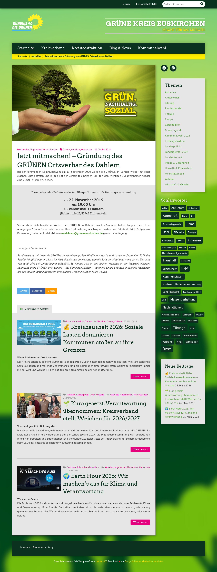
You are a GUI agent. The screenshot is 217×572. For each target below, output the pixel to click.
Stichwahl (192, 320)
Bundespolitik (173, 108)
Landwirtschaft (173, 157)
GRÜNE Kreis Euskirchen (155, 24)
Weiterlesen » (140, 376)
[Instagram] (173, 68)
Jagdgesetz (185, 260)
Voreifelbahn (190, 335)
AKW (164, 208)
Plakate (165, 320)
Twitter (23, 290)
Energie (169, 113)
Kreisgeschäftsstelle (146, 4)
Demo (190, 224)
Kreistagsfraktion (87, 48)
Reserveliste (178, 320)
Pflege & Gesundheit (177, 162)
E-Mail (51, 290)
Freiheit (182, 247)
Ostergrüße (187, 314)
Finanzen (70, 321)
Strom (165, 328)
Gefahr (192, 247)
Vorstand (100, 394)
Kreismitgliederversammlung (182, 284)
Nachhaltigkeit (173, 307)
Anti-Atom (177, 208)
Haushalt (80, 321)
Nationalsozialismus (170, 314)
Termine (126, 4)
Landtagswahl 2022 (176, 151)
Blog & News (120, 48)
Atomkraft (170, 215)
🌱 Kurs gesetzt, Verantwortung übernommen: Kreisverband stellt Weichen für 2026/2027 (104, 411)
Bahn (185, 215)
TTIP (192, 328)
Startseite (25, 48)
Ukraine (165, 335)
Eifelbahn (179, 232)
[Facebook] (164, 68)
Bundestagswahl (172, 224)
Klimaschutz (93, 467)
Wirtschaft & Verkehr (177, 184)
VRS (179, 341)
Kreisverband (53, 48)
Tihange (179, 327)
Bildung (169, 103)
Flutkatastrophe (169, 247)
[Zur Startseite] (27, 29)
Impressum (25, 547)
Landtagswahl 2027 (85, 394)
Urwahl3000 (101, 561)
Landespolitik (173, 146)
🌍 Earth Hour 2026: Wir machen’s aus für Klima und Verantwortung (100, 484)
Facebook (37, 290)
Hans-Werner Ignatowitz (174, 253)
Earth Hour (71, 467)
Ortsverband (86, 149)
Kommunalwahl (152, 48)
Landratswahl (171, 292)
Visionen (176, 335)
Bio (192, 216)
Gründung (75, 149)
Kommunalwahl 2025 (177, 135)
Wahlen (169, 179)
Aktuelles (36, 56)
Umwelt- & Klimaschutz (138, 467)
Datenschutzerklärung (43, 547)
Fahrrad (180, 240)
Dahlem (66, 149)
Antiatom (193, 208)
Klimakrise (82, 467)
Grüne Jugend (173, 130)
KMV (184, 269)
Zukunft (88, 321)
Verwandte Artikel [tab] (36, 309)
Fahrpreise (167, 240)
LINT (164, 299)
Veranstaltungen (50, 149)
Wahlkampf (191, 341)
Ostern (199, 314)
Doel (166, 232)
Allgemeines (36, 149)
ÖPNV (167, 349)
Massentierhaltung (182, 299)
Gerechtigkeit (172, 124)
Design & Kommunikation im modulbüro (144, 561)
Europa (169, 119)
